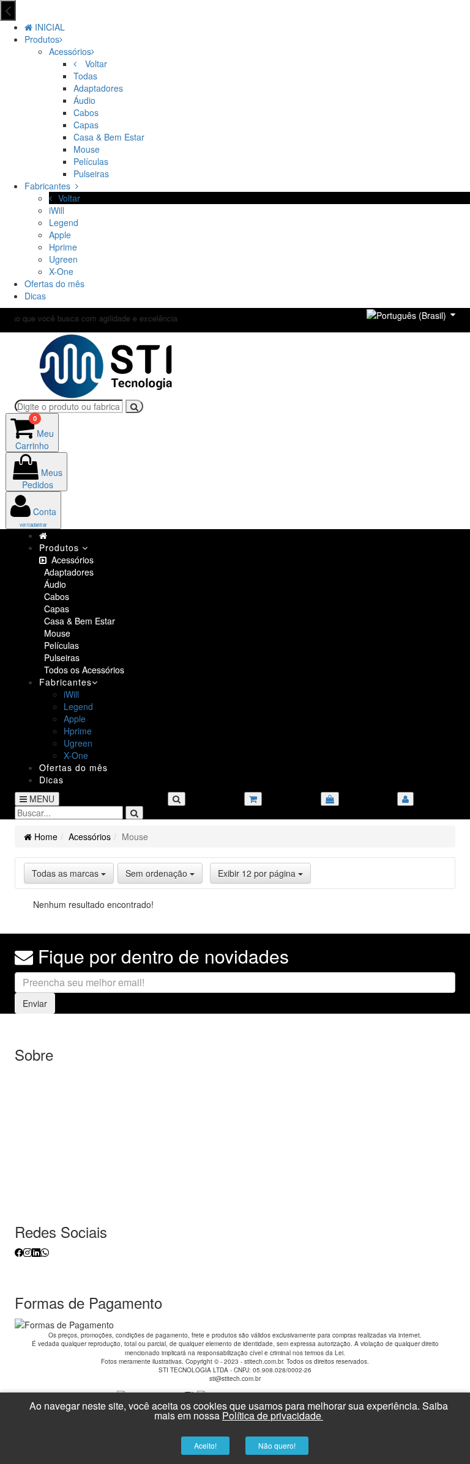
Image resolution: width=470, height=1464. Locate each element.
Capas (86, 125)
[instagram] (27, 1252)
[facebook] (19, 1252)
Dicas (35, 296)
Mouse (86, 149)
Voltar (95, 63)
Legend (63, 222)
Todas (85, 76)
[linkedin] (36, 1252)
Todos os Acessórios (81, 670)
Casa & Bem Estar (108, 137)
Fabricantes (49, 186)
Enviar (35, 1003)
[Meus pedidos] (330, 798)
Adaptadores (98, 88)
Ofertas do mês (54, 283)
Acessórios (70, 51)
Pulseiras (91, 173)
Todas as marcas (66, 873)
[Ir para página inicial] (106, 365)
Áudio (84, 100)
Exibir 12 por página (258, 873)
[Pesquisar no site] (176, 798)
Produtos (41, 39)
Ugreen (63, 259)
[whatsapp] (44, 1252)
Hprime (63, 247)
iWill (56, 210)
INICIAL (48, 27)
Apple (60, 235)
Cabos (86, 112)
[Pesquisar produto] (134, 812)
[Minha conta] (405, 798)
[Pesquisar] (134, 406)
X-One (61, 271)
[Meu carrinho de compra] (253, 798)
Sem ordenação (157, 873)
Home (45, 836)
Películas (90, 161)
